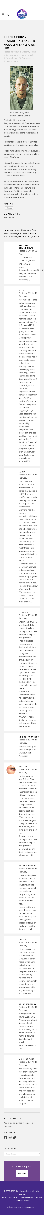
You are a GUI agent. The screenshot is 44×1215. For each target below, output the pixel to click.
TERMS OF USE (26, 1197)
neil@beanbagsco (29, 737)
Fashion (22, 55)
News (29, 55)
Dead (34, 230)
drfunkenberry (10, 58)
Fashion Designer (13, 233)
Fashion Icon (29, 233)
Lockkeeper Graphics (29, 1207)
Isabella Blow (10, 236)
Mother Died (24, 236)
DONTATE (22, 1174)
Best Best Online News (26, 246)
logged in (20, 1123)
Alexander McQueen (20, 230)
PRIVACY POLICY (9, 1197)
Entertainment (10, 55)
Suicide (35, 236)
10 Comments (25, 58)
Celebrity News (29, 51)
